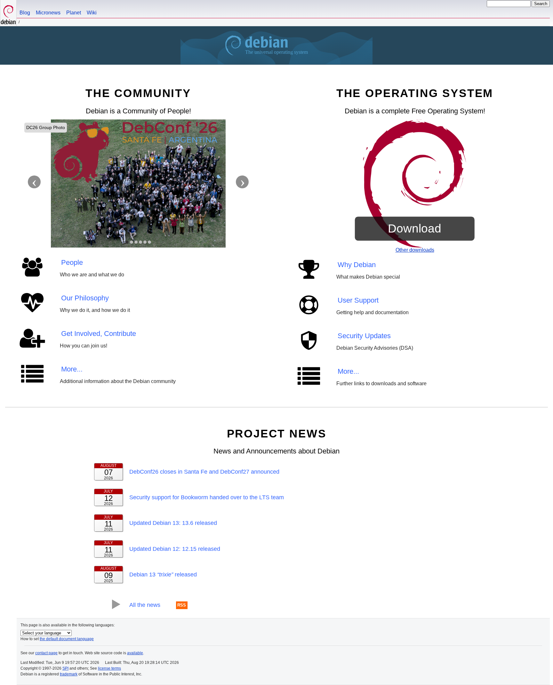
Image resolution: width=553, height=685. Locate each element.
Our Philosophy (85, 298)
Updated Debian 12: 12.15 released (174, 549)
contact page (46, 653)
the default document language (67, 639)
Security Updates (364, 336)
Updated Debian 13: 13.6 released (173, 523)
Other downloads (415, 250)
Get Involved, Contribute (98, 334)
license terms (109, 668)
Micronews (48, 12)
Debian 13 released (163, 574)
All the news (144, 605)
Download (414, 228)
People (72, 262)
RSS (181, 605)
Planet (73, 12)
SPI (65, 668)
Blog (25, 12)
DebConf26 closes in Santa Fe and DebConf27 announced (204, 472)
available (135, 653)
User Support (358, 300)
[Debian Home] (8, 13)
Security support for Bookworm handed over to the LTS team (206, 497)
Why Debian (357, 265)
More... (72, 369)
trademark (68, 674)
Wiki (92, 12)
